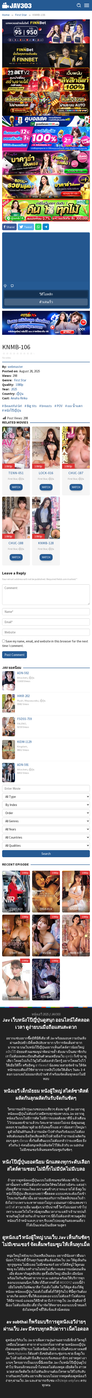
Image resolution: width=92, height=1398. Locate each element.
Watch (16, 487)
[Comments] (12, 286)
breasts (47, 406)
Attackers (22, 677)
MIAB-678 (76, 952)
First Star (20, 380)
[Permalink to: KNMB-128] (46, 517)
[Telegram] (46, 227)
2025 (14, 389)
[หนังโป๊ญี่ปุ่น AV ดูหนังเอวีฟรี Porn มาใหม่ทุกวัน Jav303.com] (17, 5)
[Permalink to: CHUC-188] (16, 517)
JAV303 (56, 1014)
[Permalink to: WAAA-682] (76, 891)
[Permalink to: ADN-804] (46, 979)
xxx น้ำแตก (75, 406)
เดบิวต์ (10, 1207)
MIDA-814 (46, 908)
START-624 (15, 908)
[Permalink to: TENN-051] (16, 447)
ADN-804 (46, 996)
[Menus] (86, 5)
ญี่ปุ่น (19, 394)
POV (59, 406)
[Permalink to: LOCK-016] (46, 447)
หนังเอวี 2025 (40, 1014)
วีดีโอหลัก (46, 294)
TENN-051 (16, 473)
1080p (19, 385)
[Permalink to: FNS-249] (16, 979)
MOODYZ (66, 1283)
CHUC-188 (16, 543)
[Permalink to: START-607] (16, 935)
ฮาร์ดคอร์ (42, 1065)
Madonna (21, 1353)
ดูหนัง (69, 1056)
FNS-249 (16, 996)
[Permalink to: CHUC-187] (76, 447)
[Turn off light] (5, 286)
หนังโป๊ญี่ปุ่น (12, 410)
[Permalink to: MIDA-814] (46, 891)
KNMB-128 (46, 543)
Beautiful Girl (13, 406)
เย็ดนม (23, 1141)
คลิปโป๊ (11, 1052)
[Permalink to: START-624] (16, 891)
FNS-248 (46, 952)
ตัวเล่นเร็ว (46, 302)
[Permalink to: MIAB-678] (76, 935)
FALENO (21, 723)
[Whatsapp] (38, 227)
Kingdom (22, 746)
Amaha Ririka (19, 398)
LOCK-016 (46, 473)
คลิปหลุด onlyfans (67, 1380)
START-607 (15, 952)
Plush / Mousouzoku (28, 700)
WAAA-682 (76, 908)
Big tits (32, 406)
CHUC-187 (75, 473)
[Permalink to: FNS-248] (46, 935)
